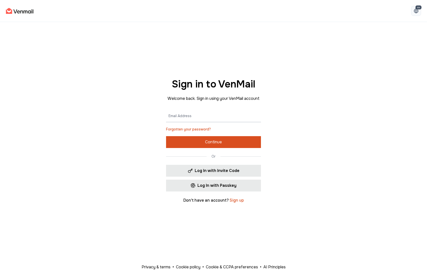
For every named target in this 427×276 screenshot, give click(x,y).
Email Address (180, 116)
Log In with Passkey (216, 185)
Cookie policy (188, 267)
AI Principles (274, 267)
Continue (213, 142)
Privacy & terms (156, 267)
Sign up (237, 200)
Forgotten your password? (188, 129)
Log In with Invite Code (217, 170)
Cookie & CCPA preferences (232, 267)
